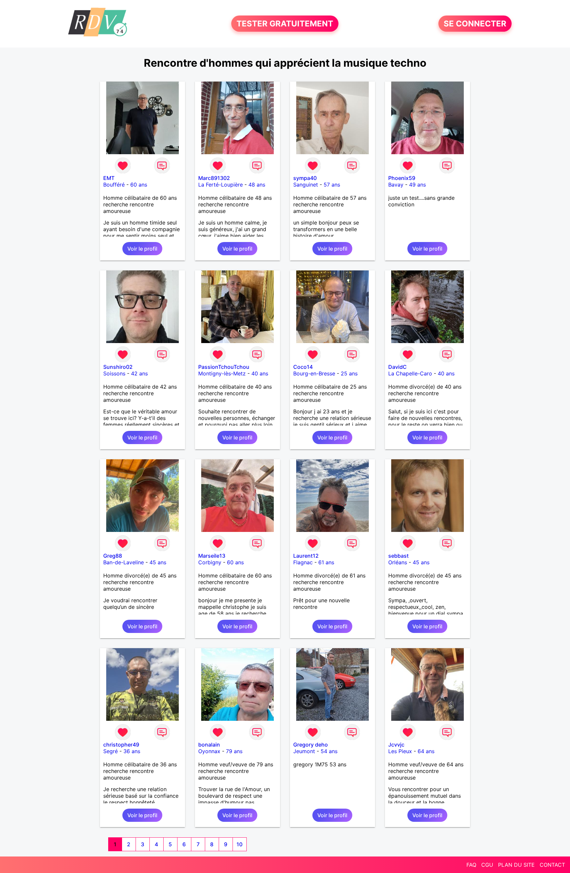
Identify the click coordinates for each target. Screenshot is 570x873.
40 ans (259, 373)
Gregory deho (310, 744)
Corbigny (209, 562)
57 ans (332, 184)
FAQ (471, 864)
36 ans (131, 751)
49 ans (417, 184)
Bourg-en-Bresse (314, 373)
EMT (108, 178)
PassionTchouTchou (223, 367)
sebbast (398, 555)
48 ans (256, 184)
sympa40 (305, 178)
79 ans (234, 751)
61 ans (326, 562)
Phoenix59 (401, 178)
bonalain (209, 744)
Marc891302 (214, 178)
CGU (487, 864)
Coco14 (303, 367)
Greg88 (112, 555)
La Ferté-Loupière (220, 184)
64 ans (426, 751)
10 (239, 844)
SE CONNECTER (475, 23)
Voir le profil (142, 248)
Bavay (395, 184)
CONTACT (552, 864)
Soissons (114, 373)
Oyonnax (209, 751)
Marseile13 (211, 555)
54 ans (329, 751)
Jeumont (304, 751)
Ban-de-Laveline (123, 562)
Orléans (397, 562)
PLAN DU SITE (516, 864)
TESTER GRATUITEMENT (285, 23)
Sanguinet (305, 184)
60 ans (138, 184)
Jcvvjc (396, 744)
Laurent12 (306, 555)
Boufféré (114, 184)
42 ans (139, 373)
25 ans (349, 373)
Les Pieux (400, 751)
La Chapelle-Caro (410, 373)
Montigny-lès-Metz (222, 373)
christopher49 (121, 744)
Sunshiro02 (118, 367)
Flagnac (303, 562)
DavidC (397, 367)
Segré (110, 751)
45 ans (157, 562)
